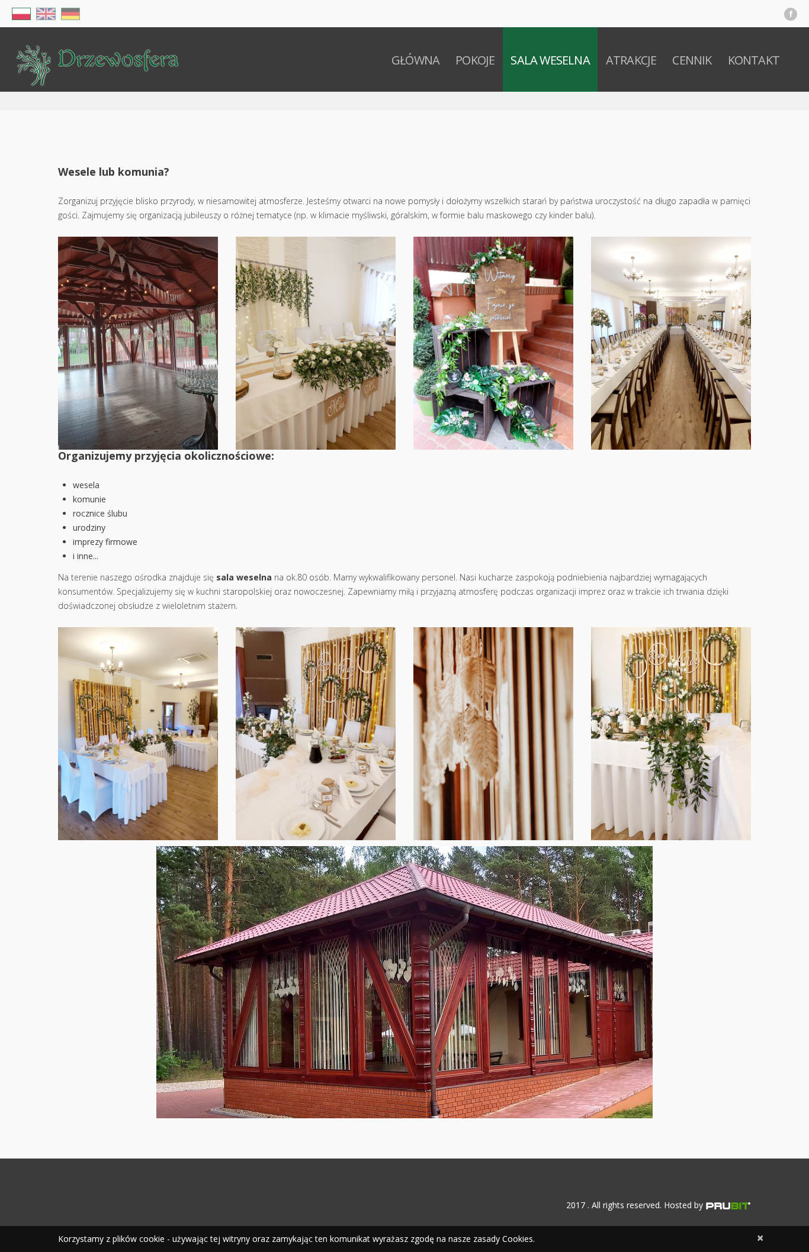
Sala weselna (550, 60)
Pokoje (475, 60)
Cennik (691, 60)
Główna (415, 60)
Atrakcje (631, 60)
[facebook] (790, 14)
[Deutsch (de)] (70, 12)
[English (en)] (45, 12)
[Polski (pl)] (21, 12)
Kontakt (753, 60)
